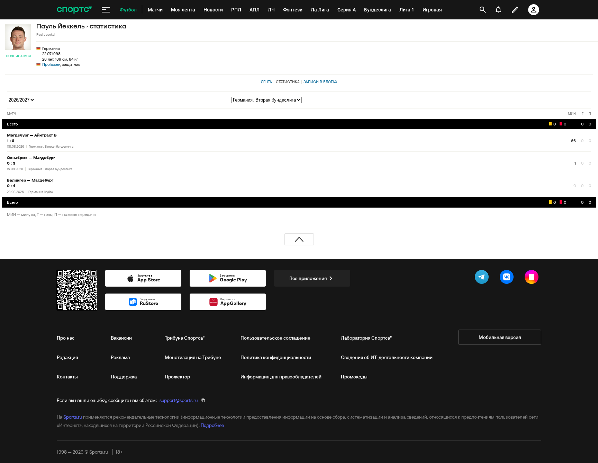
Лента (266, 81)
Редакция (67, 357)
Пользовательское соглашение (275, 338)
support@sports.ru (179, 400)
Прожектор (177, 377)
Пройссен (51, 64)
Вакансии (121, 338)
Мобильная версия (500, 337)
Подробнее (212, 425)
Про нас (65, 338)
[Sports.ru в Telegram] (483, 278)
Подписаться (18, 56)
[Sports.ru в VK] (508, 278)
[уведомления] (498, 9)
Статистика (288, 81)
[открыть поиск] (482, 9)
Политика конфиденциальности (276, 357)
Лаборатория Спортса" (366, 338)
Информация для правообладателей (281, 377)
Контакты (67, 377)
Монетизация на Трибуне (193, 357)
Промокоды (354, 377)
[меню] (106, 9)
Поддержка (124, 377)
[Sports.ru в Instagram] (533, 278)
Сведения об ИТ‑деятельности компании (387, 357)
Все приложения (308, 278)
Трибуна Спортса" (185, 338)
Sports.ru (72, 417)
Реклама (120, 357)
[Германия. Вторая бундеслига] (411, 100)
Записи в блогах (320, 81)
